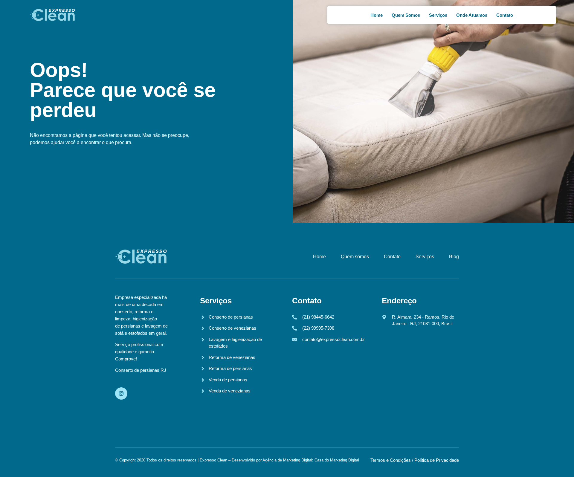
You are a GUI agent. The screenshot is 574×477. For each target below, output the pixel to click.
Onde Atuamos (471, 15)
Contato (504, 15)
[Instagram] (121, 393)
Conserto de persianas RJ (140, 370)
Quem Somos (406, 15)
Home (376, 15)
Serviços (438, 15)
